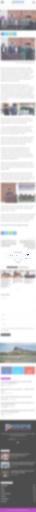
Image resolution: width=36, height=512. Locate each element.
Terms (29, 258)
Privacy (26, 258)
